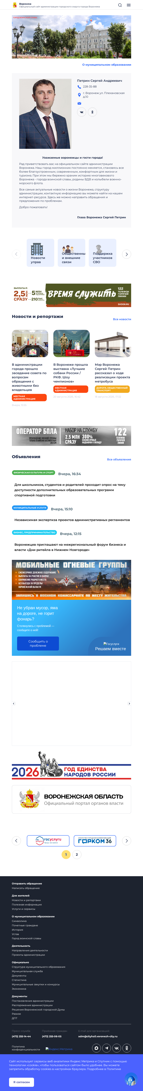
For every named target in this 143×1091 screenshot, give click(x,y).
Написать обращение (26, 888)
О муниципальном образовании (106, 64)
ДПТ (14, 1018)
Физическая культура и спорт (34, 472)
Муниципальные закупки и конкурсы (36, 984)
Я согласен (21, 1082)
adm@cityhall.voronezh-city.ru (98, 1036)
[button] (126, 254)
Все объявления (119, 459)
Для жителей (20, 895)
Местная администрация (24, 397)
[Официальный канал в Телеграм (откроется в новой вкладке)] (106, 1048)
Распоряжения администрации (32, 1005)
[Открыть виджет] (131, 1079)
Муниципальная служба (27, 971)
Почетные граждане (25, 925)
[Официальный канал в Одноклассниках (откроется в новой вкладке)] (126, 1048)
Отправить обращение (27, 883)
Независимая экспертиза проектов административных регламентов (72, 520)
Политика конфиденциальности (26, 1048)
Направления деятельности (30, 950)
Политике (114, 1069)
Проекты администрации (28, 954)
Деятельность (21, 945)
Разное (16, 1013)
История (17, 929)
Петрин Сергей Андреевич (99, 81)
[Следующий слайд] (129, 703)
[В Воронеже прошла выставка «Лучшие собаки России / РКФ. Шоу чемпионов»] (71, 343)
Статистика (19, 980)
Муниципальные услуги (30, 507)
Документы (19, 975)
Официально (20, 962)
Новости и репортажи (26, 900)
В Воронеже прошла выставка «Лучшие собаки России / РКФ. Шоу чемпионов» (70, 373)
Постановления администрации (33, 1000)
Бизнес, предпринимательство (34, 532)
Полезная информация (27, 904)
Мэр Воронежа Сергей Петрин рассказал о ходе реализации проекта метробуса (112, 373)
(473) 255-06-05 (51, 1036)
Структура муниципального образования (38, 966)
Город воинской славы (26, 938)
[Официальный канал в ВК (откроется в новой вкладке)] (116, 1048)
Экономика (19, 988)
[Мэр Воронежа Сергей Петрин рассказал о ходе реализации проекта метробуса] (113, 343)
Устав (15, 934)
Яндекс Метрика (82, 1061)
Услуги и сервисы (23, 909)
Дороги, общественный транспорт (112, 389)
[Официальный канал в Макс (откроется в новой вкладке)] (96, 1048)
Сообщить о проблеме (38, 644)
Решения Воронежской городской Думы (38, 1009)
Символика (19, 921)
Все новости (122, 319)
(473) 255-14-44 (21, 1036)
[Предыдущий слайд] (14, 703)
